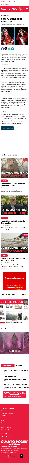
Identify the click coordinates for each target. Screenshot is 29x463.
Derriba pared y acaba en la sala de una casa (16, 371)
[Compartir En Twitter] (5, 50)
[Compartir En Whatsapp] (9, 50)
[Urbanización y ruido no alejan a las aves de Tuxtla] (14, 168)
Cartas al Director (5, 429)
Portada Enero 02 (4, 325)
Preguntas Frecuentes (6, 418)
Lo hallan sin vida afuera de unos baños (15, 384)
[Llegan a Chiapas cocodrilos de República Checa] (14, 243)
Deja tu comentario (7, 128)
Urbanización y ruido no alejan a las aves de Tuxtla (13, 185)
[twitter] (11, 1)
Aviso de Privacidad (6, 427)
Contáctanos (4, 410)
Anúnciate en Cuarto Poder (7, 413)
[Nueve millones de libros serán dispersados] (14, 205)
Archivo (3, 420)
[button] (14, 316)
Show (7, 15)
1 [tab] (10, 323)
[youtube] (9, 1)
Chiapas (4, 180)
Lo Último (19, 365)
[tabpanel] (14, 312)
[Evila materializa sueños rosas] (14, 344)
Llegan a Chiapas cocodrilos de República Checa (13, 259)
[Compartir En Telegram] (12, 50)
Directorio (3, 422)
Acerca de (3, 415)
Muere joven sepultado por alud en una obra (15, 380)
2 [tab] (13, 323)
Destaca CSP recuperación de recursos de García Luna (16, 388)
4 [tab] (19, 323)
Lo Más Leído (7, 365)
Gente (3, 15)
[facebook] (7, 1)
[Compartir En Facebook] (2, 50)
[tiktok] (14, 1)
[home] (12, 9)
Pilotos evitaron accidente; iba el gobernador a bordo (13, 375)
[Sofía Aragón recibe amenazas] (14, 36)
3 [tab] (16, 323)
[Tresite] (10, 456)
